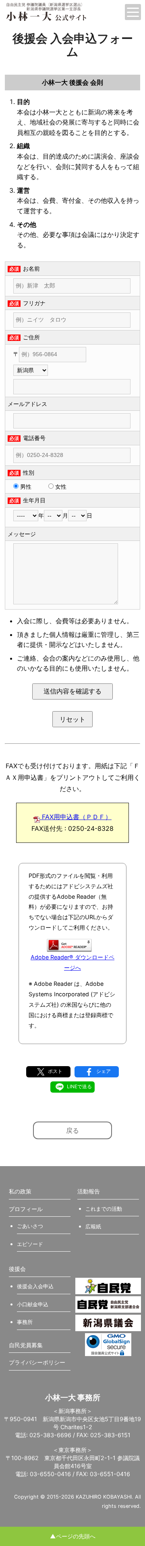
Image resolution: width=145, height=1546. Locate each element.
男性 (25, 486)
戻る (72, 1130)
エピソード (30, 1244)
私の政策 (20, 1191)
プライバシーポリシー (37, 1362)
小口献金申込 (32, 1304)
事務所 (25, 1322)
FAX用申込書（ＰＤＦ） (76, 817)
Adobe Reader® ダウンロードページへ (72, 962)
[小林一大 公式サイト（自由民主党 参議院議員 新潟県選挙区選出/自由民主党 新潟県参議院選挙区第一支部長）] (62, 12)
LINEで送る (79, 1086)
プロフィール (26, 1208)
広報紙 (93, 1226)
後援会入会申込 (35, 1286)
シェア (103, 1071)
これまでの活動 (103, 1208)
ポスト (54, 1071)
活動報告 (88, 1191)
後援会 (17, 1268)
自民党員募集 (26, 1345)
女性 (60, 486)
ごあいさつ (30, 1226)
